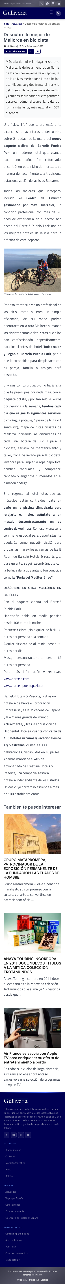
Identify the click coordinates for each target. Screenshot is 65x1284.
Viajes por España (14, 1198)
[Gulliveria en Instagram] (53, 3)
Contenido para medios (17, 1233)
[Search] (58, 13)
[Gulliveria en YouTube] (58, 3)
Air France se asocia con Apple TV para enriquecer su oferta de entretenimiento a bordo (31, 1057)
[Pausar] (31, 51)
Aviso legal (22, 1279)
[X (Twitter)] (6, 1135)
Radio (8, 1169)
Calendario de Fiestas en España (21, 1218)
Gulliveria (12, 46)
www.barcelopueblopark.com (25, 685)
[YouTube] (28, 1135)
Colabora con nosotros (16, 1253)
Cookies (44, 1279)
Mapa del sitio (12, 1259)
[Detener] (38, 51)
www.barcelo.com (16, 678)
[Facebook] (14, 1135)
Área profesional (13, 1240)
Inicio (6, 23)
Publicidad (10, 1246)
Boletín (9, 1176)
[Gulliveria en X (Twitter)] (41, 3)
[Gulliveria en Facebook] (47, 3)
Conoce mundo (12, 1204)
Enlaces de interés (14, 1211)
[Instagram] (21, 1135)
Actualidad (17, 23)
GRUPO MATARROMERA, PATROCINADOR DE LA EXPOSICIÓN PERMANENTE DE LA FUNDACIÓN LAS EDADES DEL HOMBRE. (32, 869)
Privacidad (34, 1279)
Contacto (10, 1156)
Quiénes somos (13, 1150)
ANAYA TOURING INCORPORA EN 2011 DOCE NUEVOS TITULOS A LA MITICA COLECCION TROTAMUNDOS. (32, 965)
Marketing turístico (15, 1163)
